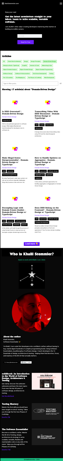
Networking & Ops (47, 65)
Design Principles (35, 61)
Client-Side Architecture (14, 61)
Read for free (25, 42)
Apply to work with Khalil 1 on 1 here (31, 260)
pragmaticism (7, 120)
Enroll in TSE (6, 450)
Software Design (7, 73)
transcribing (49, 125)
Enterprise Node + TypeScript (11, 65)
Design (26, 61)
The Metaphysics (20, 77)
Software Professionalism (22, 73)
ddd (37, 125)
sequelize (38, 178)
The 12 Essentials (8, 77)
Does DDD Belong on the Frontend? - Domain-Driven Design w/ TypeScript (47, 210)
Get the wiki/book (8, 396)
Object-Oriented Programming (44, 69)
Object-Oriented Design (26, 69)
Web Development (49, 77)
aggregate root (40, 174)
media (42, 125)
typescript (10, 171)
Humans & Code (34, 65)
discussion (39, 128)
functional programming (9, 174)
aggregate (49, 174)
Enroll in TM (6, 417)
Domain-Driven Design (50, 61)
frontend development (42, 222)
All (4, 61)
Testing (51, 73)
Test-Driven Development (39, 73)
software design (53, 171)
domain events (7, 224)
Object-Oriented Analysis (10, 69)
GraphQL (24, 65)
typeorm (24, 224)
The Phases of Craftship (34, 77)
